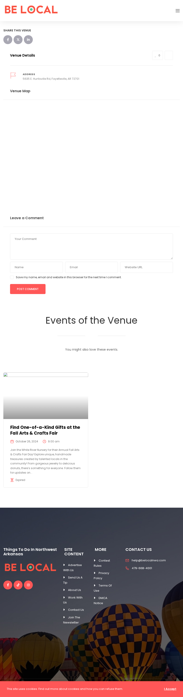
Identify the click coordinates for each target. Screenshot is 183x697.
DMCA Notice (100, 600)
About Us (74, 590)
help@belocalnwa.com (149, 560)
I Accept (170, 689)
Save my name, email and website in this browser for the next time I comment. (69, 277)
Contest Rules (102, 563)
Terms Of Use (103, 588)
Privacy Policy (101, 575)
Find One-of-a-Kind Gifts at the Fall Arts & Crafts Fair (45, 430)
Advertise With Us (72, 567)
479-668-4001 (142, 568)
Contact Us (76, 610)
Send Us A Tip (73, 580)
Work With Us (73, 600)
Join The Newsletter (71, 620)
